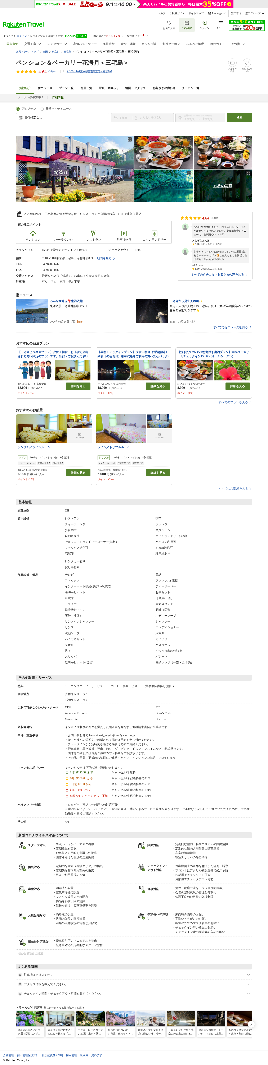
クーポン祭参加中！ (31, 97)
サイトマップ (196, 13)
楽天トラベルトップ (27, 51)
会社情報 (8, 1055)
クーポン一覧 (190, 88)
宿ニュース (45, 88)
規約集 (84, 1055)
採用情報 (71, 1055)
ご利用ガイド (176, 13)
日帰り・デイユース (58, 108)
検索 (239, 117)
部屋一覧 (86, 88)
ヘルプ (161, 13)
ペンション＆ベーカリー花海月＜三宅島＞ (72, 62)
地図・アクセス (135, 88)
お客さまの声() (163, 88)
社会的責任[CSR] (52, 1055)
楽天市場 (236, 13)
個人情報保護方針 (28, 1055)
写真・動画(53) (109, 88)
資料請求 (96, 1055)
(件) (51, 71)
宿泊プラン (28, 108)
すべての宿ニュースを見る (230, 327)
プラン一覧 (66, 88)
